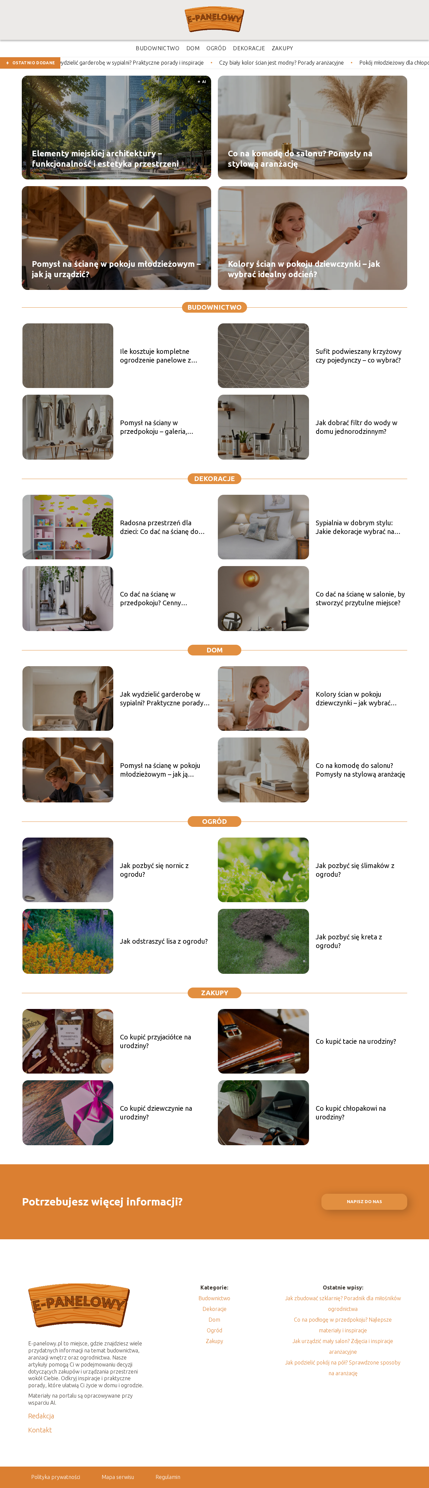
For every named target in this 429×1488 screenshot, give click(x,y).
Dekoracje (214, 478)
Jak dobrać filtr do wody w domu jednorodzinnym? (356, 427)
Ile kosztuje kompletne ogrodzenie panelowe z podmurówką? (155, 356)
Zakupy (214, 993)
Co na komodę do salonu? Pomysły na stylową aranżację (300, 158)
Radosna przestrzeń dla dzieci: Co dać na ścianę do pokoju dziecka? (159, 527)
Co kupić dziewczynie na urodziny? (156, 1112)
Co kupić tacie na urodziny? (356, 1041)
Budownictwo (214, 307)
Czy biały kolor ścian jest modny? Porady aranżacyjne (204, 63)
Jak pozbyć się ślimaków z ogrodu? (355, 870)
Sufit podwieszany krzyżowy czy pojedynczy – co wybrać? (359, 355)
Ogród (214, 821)
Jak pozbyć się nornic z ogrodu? (154, 870)
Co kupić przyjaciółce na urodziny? (155, 1041)
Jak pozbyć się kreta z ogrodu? (349, 941)
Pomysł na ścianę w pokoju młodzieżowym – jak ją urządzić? (116, 269)
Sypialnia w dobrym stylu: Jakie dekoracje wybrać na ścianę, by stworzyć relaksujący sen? (355, 527)
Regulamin (168, 1477)
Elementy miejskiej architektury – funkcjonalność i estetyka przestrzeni (105, 158)
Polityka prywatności (55, 1477)
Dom (214, 650)
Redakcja (41, 1416)
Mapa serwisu (118, 1477)
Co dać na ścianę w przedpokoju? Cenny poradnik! (150, 598)
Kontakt (40, 1430)
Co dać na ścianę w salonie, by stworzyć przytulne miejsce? (360, 598)
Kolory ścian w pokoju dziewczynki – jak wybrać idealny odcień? (304, 269)
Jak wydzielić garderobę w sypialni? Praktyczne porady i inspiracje (163, 698)
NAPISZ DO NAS (364, 1201)
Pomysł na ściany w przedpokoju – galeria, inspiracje (153, 427)
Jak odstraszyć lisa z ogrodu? (164, 941)
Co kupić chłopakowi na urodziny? (351, 1112)
